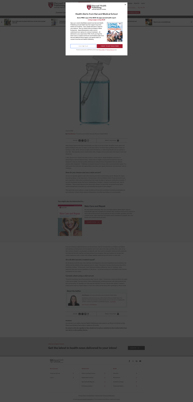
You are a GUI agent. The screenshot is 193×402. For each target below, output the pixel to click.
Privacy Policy (102, 49)
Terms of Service (110, 49)
